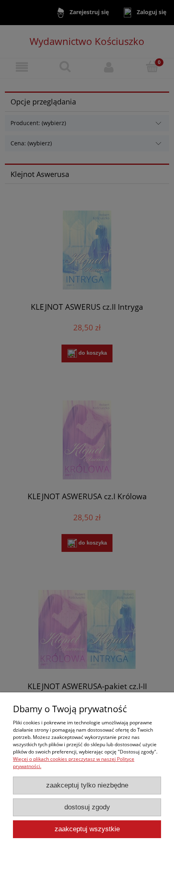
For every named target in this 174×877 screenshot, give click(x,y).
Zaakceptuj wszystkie (87, 829)
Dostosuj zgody (87, 807)
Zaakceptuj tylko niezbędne (87, 785)
